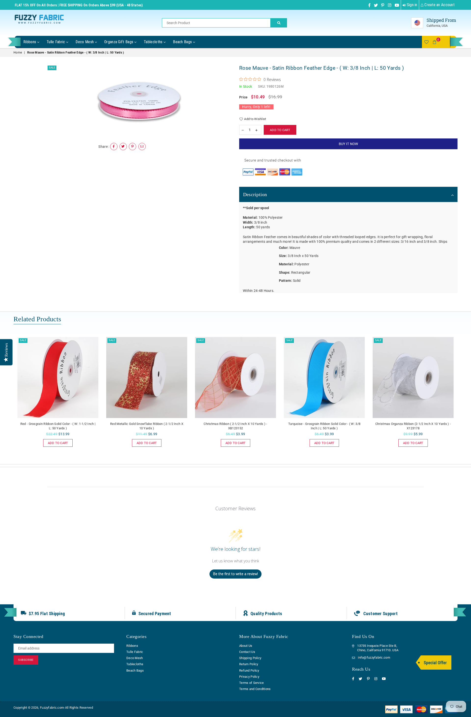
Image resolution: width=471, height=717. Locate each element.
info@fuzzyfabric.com (374, 657)
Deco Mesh (85, 42)
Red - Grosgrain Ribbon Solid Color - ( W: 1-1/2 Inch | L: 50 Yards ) (57, 426)
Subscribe (26, 660)
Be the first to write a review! (235, 573)
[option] (139, 101)
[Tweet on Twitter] (123, 146)
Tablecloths (154, 42)
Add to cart (55, 442)
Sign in (411, 4)
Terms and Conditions (255, 689)
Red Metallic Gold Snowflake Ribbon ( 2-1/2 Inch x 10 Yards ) (146, 426)
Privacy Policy (249, 676)
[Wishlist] (426, 42)
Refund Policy (249, 670)
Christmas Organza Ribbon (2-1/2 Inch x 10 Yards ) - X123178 (413, 426)
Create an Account (439, 4)
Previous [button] (8, 398)
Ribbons (30, 42)
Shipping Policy (250, 658)
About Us (245, 646)
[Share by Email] (142, 146)
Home (17, 52)
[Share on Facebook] (114, 146)
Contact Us (247, 652)
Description (255, 194)
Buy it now (348, 144)
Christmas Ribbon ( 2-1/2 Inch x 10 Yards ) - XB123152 (235, 426)
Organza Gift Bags (119, 42)
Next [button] (463, 398)
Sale (52, 67)
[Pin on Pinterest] (132, 146)
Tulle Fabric (56, 42)
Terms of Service (251, 683)
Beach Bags (183, 42)
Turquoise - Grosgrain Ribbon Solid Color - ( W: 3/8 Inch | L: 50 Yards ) (324, 426)
